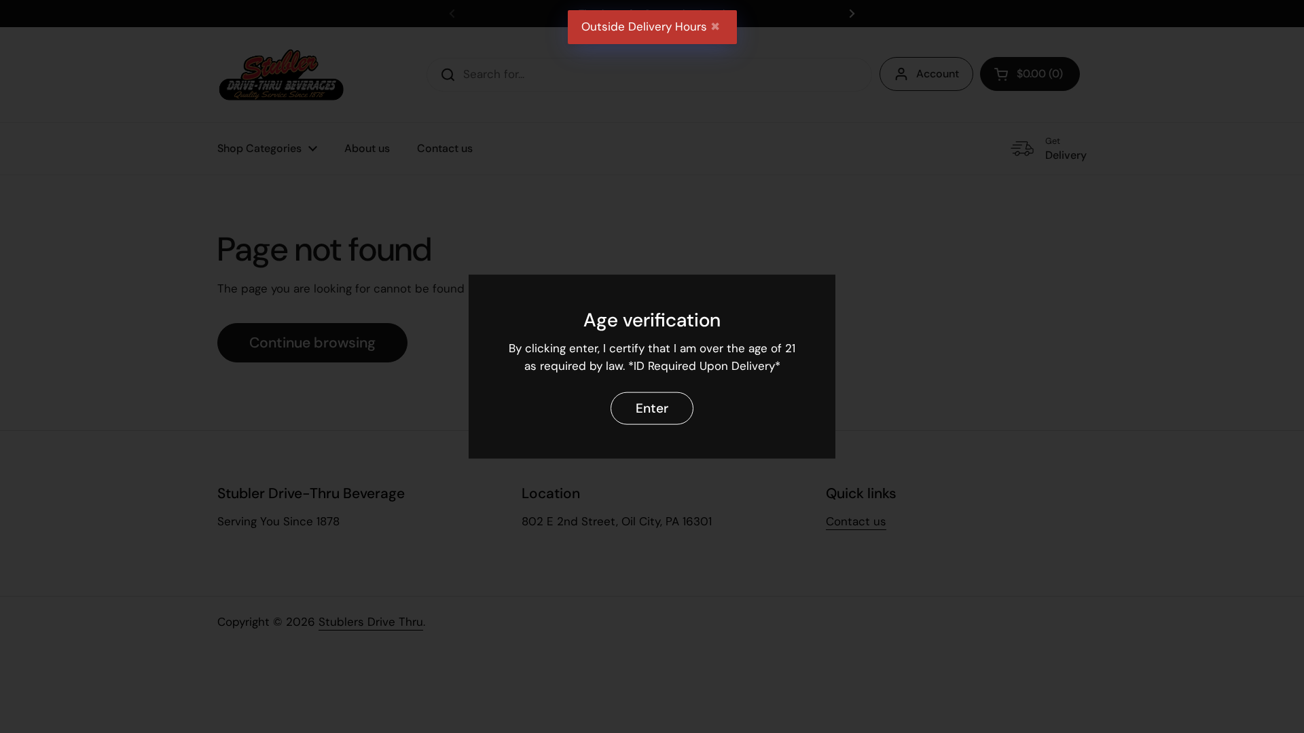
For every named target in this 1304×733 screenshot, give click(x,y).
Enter (652, 407)
